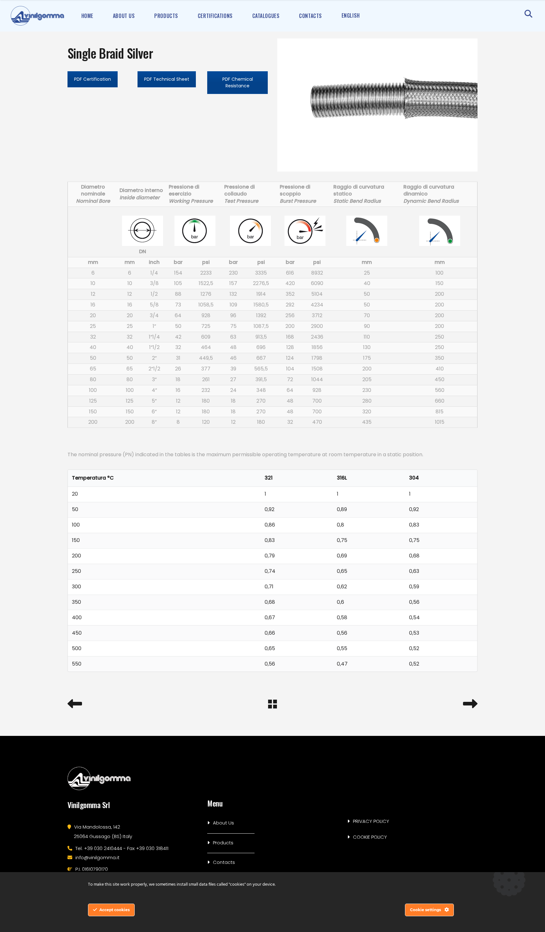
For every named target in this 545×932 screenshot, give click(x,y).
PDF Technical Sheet (166, 79)
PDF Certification (92, 79)
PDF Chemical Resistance (237, 82)
